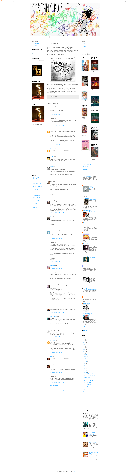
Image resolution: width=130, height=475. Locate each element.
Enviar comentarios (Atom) (58, 390)
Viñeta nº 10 (86, 379)
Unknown (52, 129)
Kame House (85, 167)
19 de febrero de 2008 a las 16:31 (57, 336)
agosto (85, 361)
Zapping (34, 209)
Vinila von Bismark (92, 257)
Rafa (51, 166)
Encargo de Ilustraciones (43, 37)
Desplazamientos (36, 181)
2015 (84, 340)
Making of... (35, 198)
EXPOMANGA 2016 (93, 422)
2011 (84, 347)
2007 (84, 391)
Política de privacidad (87, 176)
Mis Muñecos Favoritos (37, 201)
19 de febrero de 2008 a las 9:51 (57, 312)
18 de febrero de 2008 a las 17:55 (57, 226)
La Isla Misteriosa (36, 195)
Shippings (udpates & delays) (88, 223)
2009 (84, 351)
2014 (84, 342)
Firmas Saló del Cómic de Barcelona (93, 453)
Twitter (58, 37)
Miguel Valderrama (54, 230)
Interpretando (36, 194)
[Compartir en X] (53, 96)
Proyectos (35, 203)
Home (84, 175)
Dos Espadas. (36, 185)
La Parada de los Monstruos (88, 164)
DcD (51, 216)
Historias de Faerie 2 (88, 377)
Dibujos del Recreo (55, 98)
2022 (84, 337)
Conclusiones (36, 178)
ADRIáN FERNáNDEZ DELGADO (90, 266)
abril (85, 368)
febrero (85, 372)
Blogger (75, 471)
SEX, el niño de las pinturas (89, 297)
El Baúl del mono (86, 198)
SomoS (84, 298)
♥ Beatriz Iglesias (87, 256)
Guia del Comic (86, 169)
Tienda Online (33, 37)
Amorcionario (91, 277)
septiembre (86, 359)
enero (85, 389)
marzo (85, 370)
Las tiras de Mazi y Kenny (38, 197)
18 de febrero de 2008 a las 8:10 (57, 144)
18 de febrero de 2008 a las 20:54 (57, 261)
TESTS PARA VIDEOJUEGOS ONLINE (92, 187)
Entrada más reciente (51, 387)
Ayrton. (90, 413)
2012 (84, 346)
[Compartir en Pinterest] (56, 96)
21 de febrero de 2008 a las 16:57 (57, 382)
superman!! (91, 304)
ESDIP (34, 192)
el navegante (35, 189)
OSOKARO (85, 185)
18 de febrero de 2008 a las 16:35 (57, 196)
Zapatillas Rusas (86, 243)
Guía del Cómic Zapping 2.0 (89, 326)
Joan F (51, 156)
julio (85, 363)
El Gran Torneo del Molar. (38, 188)
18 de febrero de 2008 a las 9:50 (57, 162)
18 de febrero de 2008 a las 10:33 (57, 176)
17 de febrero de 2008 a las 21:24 (57, 114)
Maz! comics (86, 232)
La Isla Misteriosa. (87, 384)
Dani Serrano (53, 307)
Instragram (52, 37)
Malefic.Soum (36, 200)
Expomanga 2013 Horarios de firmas (90, 289)
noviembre (86, 356)
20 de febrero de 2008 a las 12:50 (57, 372)
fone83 (51, 200)
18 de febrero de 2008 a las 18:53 (57, 238)
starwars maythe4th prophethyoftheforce (37, 205)
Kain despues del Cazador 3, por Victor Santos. (90, 387)
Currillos (34, 180)
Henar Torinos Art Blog (88, 276)
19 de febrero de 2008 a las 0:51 (57, 303)
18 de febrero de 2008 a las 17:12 (57, 212)
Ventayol (52, 180)
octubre (85, 358)
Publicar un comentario (53, 385)
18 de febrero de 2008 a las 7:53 (57, 125)
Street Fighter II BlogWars (89, 380)
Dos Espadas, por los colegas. (90, 375)
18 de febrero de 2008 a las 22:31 (57, 280)
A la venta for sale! (92, 199)
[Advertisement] (36, 149)
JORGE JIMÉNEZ (86, 303)
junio (85, 365)
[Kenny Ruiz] (32, 53)
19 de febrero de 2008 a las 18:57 (57, 352)
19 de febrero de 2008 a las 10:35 (57, 325)
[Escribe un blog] (52, 96)
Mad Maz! (91, 233)
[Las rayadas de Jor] (87, 313)
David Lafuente (63, 53)
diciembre (86, 354)
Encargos (35, 191)
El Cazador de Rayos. (37, 186)
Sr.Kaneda (52, 265)
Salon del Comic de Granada (90, 373)
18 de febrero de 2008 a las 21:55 (57, 268)
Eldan (51, 329)
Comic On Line (36, 177)
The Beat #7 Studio (87, 210)
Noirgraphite (85, 288)
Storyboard (35, 207)
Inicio (64, 387)
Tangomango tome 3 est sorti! (88, 267)
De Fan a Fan (85, 166)
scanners (36, 45)
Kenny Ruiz (52, 340)
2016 (84, 339)
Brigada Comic (86, 222)
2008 (84, 353)
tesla (51, 356)
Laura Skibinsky (53, 284)
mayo (85, 367)
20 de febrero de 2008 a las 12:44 (57, 360)
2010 (84, 349)
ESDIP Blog (85, 330)
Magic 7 (84, 43)
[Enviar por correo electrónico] (51, 96)
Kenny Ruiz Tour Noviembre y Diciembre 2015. (92, 433)
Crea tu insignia (35, 54)
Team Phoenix (86, 45)
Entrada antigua (74, 387)
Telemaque (85, 46)
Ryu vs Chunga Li (87, 382)
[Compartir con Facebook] (55, 96)
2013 (84, 344)
